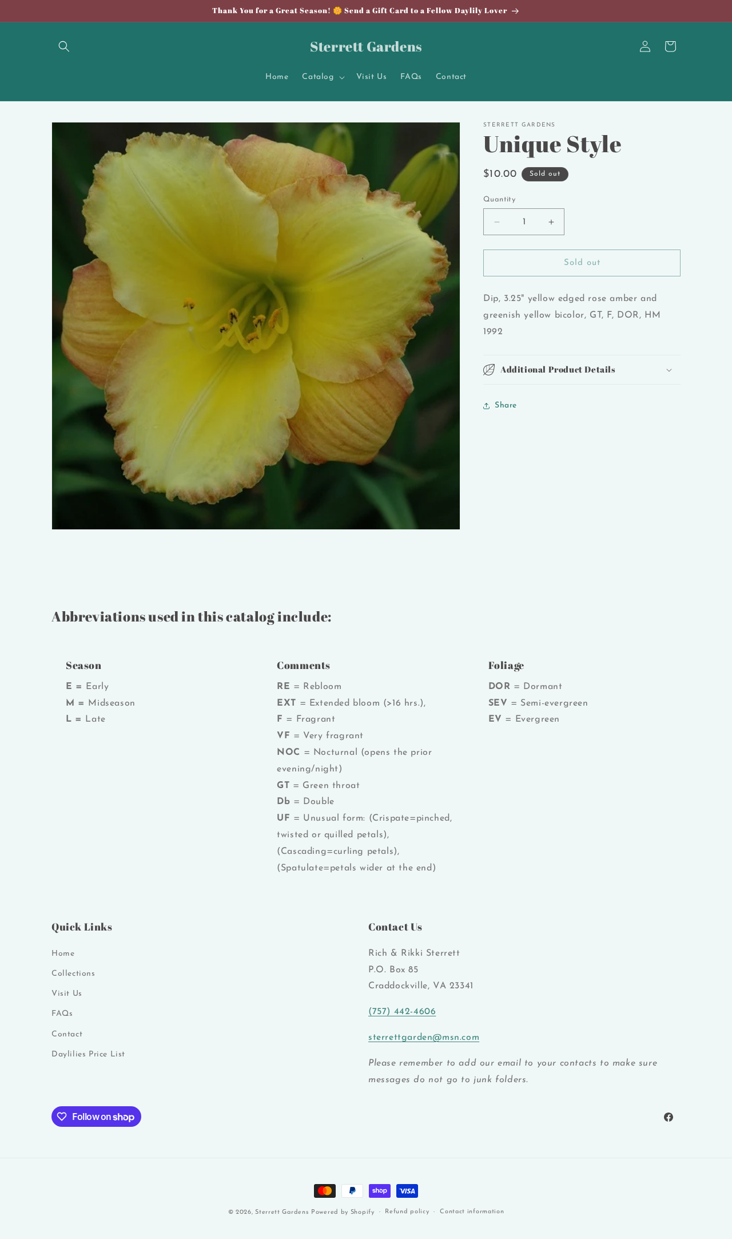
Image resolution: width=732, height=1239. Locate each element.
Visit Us (66, 993)
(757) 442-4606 (402, 1011)
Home (62, 953)
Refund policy (407, 1212)
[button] (64, 46)
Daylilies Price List (88, 1054)
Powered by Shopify (343, 1212)
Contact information (472, 1212)
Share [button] (506, 405)
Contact (66, 1034)
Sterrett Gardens (281, 1212)
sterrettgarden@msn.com (423, 1037)
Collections (73, 973)
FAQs (62, 1014)
